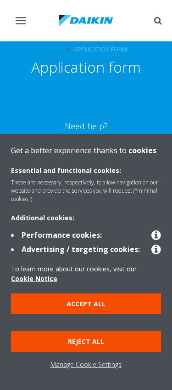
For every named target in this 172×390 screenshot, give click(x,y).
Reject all (86, 341)
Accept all (86, 303)
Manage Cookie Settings (86, 364)
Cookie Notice (34, 278)
